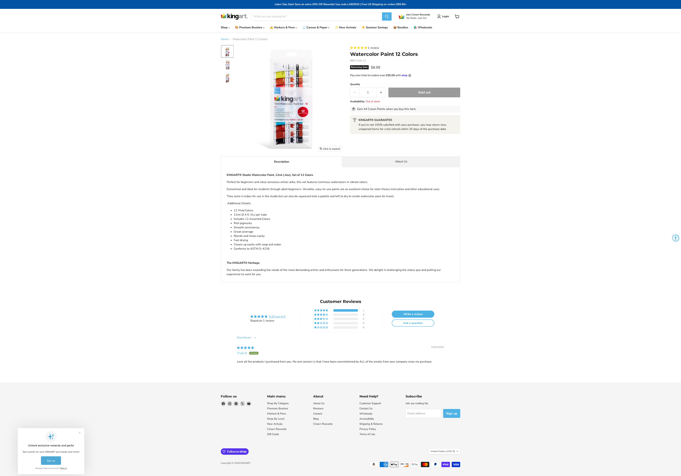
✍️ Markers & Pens (282, 27)
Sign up (451, 413)
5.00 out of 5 (277, 317)
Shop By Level (275, 419)
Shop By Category (278, 403)
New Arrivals (275, 424)
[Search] (387, 16)
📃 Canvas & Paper (315, 27)
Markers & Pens (276, 413)
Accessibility (366, 419)
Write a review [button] (413, 314)
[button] (443, 16)
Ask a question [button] (413, 323)
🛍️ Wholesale (423, 27)
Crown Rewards (276, 429)
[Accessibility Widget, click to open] (675, 238)
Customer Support (370, 403)
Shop (224, 27)
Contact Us (365, 408)
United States (442, 451)
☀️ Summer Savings (375, 27)
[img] (245, 348)
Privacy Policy (367, 429)
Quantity (355, 84)
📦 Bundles (400, 27)
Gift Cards (273, 434)
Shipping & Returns (371, 424)
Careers (317, 413)
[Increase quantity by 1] (381, 92)
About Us (401, 161)
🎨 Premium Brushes (249, 27)
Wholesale (365, 413)
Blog (316, 419)
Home (225, 39)
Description (281, 162)
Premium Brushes (277, 408)
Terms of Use (367, 434)
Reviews (318, 408)
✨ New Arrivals (345, 27)
